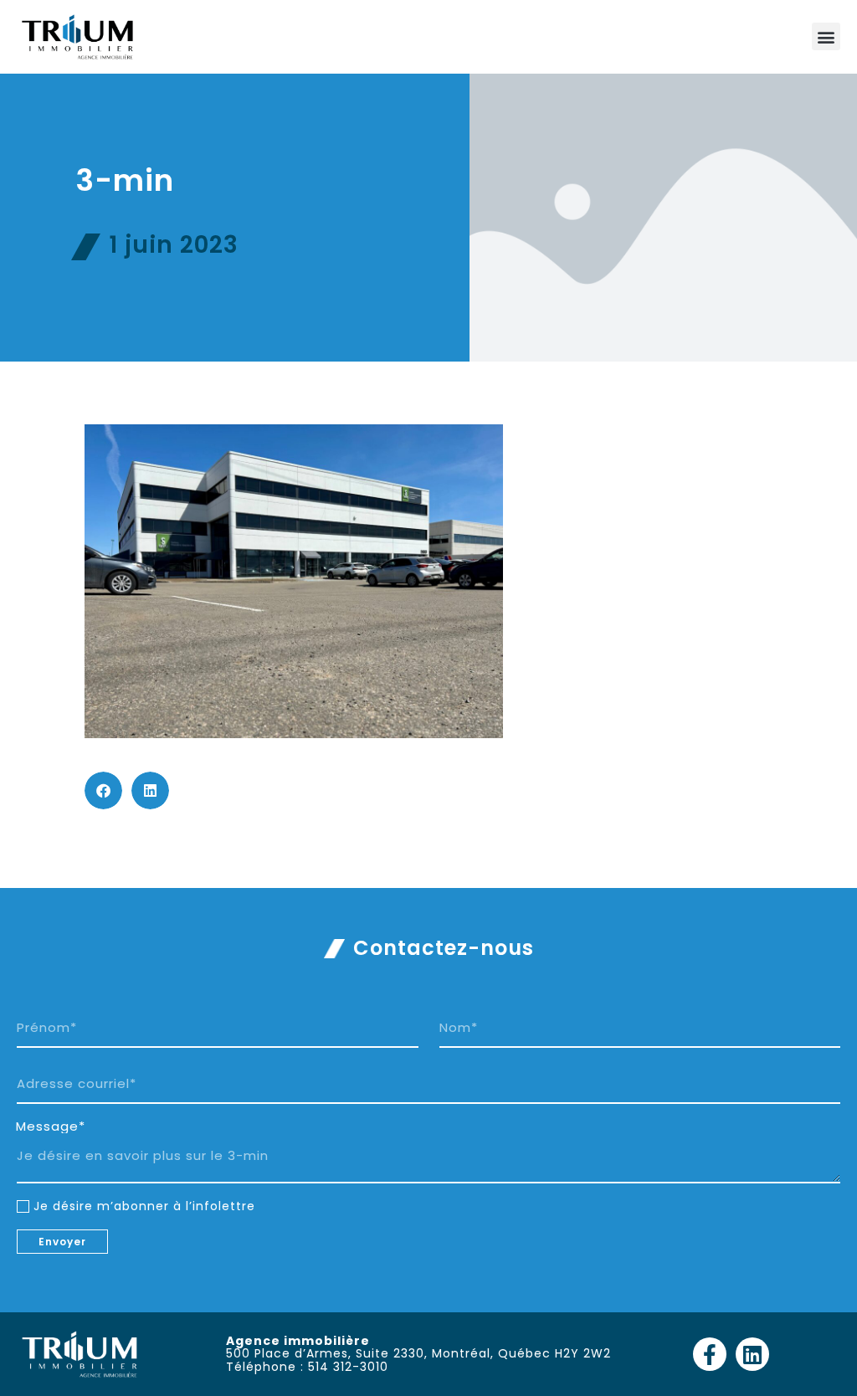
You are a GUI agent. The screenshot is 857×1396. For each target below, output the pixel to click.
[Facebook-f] (709, 1354)
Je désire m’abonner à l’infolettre (144, 1206)
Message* (50, 1126)
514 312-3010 (348, 1366)
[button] (826, 36)
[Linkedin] (752, 1354)
